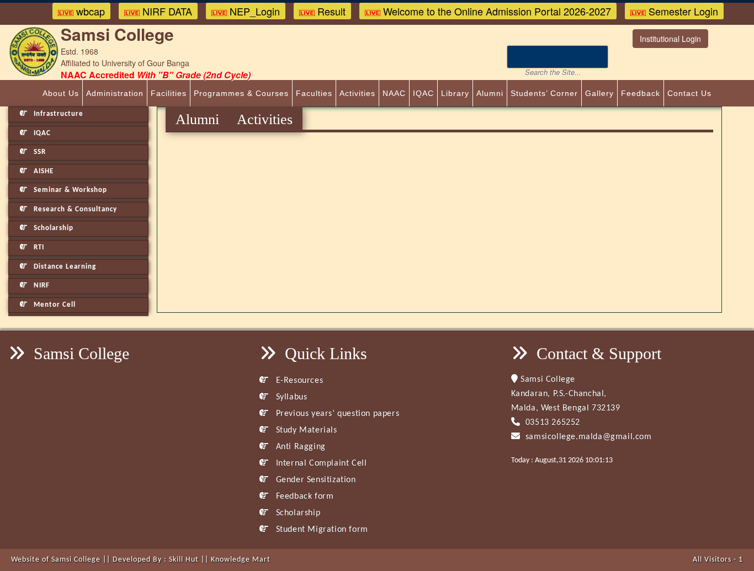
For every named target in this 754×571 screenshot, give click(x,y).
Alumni (489, 93)
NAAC (394, 93)
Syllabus (290, 397)
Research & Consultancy (74, 209)
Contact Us (689, 93)
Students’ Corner (544, 93)
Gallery (599, 93)
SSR (38, 152)
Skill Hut (184, 560)
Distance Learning (63, 266)
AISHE (42, 171)
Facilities (169, 93)
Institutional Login (670, 38)
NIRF (40, 285)
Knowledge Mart (240, 560)
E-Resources (298, 380)
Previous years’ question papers (336, 413)
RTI (37, 247)
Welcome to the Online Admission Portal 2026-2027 (495, 11)
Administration (115, 93)
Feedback (640, 93)
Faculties (314, 93)
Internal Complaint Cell (320, 463)
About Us (61, 93)
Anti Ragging (299, 446)
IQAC (423, 93)
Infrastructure (57, 114)
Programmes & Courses (241, 93)
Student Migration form (320, 529)
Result (330, 11)
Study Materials (305, 430)
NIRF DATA (166, 11)
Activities (357, 93)
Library (455, 93)
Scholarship (52, 228)
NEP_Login (253, 11)
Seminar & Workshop (69, 190)
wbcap (89, 11)
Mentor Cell (53, 304)
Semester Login (682, 11)
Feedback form (303, 496)
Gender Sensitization (314, 480)
